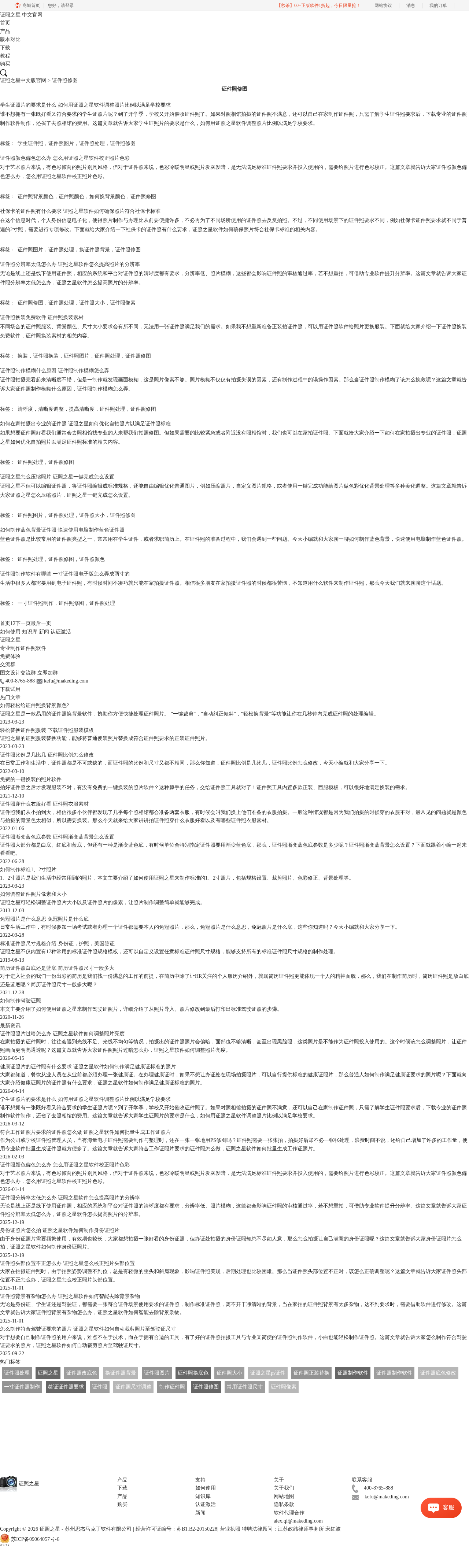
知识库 (29, 632)
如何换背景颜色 (107, 196)
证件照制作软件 (394, 1373)
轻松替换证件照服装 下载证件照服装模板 (47, 730)
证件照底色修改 (438, 1373)
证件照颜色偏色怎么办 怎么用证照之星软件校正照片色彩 (65, 158)
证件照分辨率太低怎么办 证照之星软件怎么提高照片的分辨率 (70, 264)
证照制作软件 (352, 1373)
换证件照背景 (94, 249)
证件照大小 (92, 303)
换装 (23, 356)
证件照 (99, 1387)
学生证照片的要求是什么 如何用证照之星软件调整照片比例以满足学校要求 (85, 105)
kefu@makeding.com (387, 1496)
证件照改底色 (81, 1373)
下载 (5, 48)
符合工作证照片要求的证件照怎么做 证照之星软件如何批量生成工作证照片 (85, 1132)
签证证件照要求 (66, 1387)
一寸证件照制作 (35, 603)
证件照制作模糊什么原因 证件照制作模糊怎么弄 (54, 370)
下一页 (23, 623)
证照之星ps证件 (267, 1373)
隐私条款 (284, 1504)
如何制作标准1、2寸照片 (28, 869)
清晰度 (25, 409)
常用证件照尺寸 (245, 1387)
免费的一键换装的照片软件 (31, 779)
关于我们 (284, 1488)
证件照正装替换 (311, 1373)
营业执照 (230, 1529)
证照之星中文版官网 (23, 80)
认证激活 (61, 632)
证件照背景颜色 (35, 196)
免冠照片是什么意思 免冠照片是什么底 (44, 919)
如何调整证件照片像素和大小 (33, 894)
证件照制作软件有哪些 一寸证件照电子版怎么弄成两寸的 (65, 574)
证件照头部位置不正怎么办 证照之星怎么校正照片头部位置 (67, 1263)
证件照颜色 (71, 196)
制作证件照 (172, 1387)
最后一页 (41, 623)
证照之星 (21, 15)
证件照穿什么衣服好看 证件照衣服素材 (44, 804)
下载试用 (10, 689)
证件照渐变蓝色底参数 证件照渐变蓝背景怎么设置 (57, 837)
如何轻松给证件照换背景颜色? (34, 705)
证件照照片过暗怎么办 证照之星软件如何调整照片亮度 (62, 1033)
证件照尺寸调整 (133, 1387)
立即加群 (47, 673)
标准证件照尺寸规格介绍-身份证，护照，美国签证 (57, 943)
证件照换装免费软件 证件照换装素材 (42, 317)
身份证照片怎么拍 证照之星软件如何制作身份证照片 (59, 1230)
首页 (5, 23)
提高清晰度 (82, 409)
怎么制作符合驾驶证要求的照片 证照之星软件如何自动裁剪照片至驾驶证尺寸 (88, 1329)
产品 (5, 31)
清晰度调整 (51, 409)
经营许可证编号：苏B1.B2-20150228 (176, 1529)
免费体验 (10, 656)
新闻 (44, 632)
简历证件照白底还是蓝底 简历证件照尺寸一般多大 (57, 968)
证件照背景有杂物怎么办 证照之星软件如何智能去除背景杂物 (70, 1296)
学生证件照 (30, 143)
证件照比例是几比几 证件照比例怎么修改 (47, 755)
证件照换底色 (193, 1373)
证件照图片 (61, 143)
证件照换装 (46, 356)
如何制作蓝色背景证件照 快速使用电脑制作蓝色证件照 (62, 530)
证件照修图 (123, 143)
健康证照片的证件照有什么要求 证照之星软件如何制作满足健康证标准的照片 (88, 1066)
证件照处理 (92, 143)
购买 (5, 64)
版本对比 (10, 39)
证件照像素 (123, 303)
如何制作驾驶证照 (20, 1000)
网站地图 (284, 1496)
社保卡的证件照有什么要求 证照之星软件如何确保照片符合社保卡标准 (80, 211)
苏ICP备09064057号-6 (35, 1539)
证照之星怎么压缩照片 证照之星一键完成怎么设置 (57, 477)
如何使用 (10, 632)
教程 (5, 56)
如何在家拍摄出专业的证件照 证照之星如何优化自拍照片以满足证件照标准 (85, 423)
